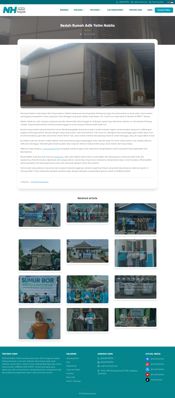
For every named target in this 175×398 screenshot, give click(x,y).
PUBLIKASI (78, 10)
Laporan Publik (73, 370)
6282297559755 (107, 358)
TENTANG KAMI (135, 10)
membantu (59, 157)
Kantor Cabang (73, 381)
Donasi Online (164, 10)
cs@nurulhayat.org (108, 366)
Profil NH (69, 374)
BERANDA (64, 10)
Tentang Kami (72, 358)
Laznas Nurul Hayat (51, 149)
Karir (68, 362)
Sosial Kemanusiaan (40, 182)
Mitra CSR (70, 377)
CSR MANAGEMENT (115, 10)
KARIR (149, 10)
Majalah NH (71, 366)
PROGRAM (94, 10)
